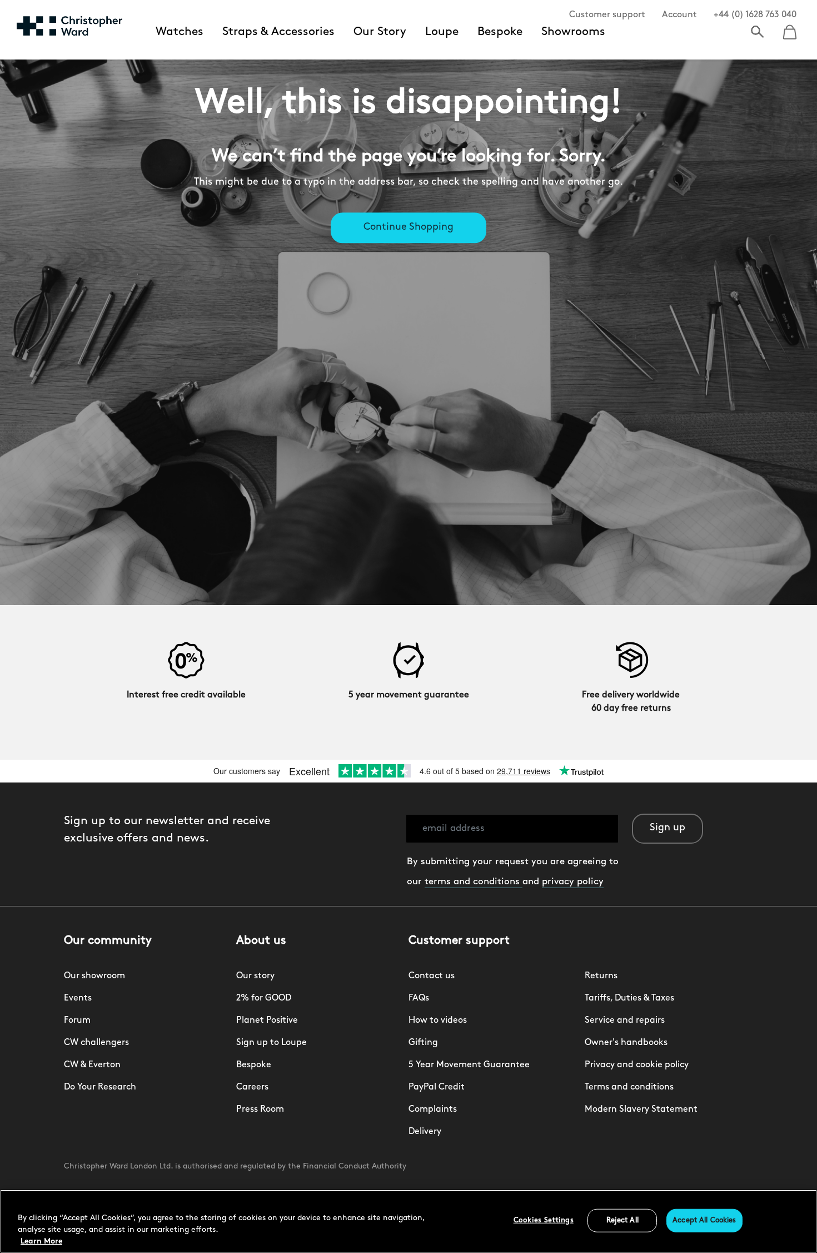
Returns (601, 976)
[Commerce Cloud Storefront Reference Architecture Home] (69, 25)
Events (78, 998)
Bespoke (499, 32)
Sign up (667, 828)
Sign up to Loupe (271, 1042)
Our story (255, 976)
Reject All (622, 1220)
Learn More (41, 1241)
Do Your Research (100, 1087)
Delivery (425, 1131)
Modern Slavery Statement (641, 1109)
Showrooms (573, 32)
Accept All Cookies (704, 1220)
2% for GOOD (263, 998)
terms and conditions (473, 881)
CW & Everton (92, 1065)
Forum (77, 1020)
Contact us (432, 976)
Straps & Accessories (278, 32)
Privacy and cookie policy (637, 1065)
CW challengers (96, 1042)
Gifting (423, 1042)
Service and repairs (625, 1020)
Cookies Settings (544, 1220)
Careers (252, 1087)
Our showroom (94, 976)
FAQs (419, 998)
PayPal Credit (437, 1087)
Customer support (607, 15)
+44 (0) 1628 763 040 (755, 15)
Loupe (442, 32)
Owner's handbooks (626, 1042)
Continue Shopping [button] (408, 228)
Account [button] (679, 15)
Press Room (260, 1109)
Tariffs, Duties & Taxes (629, 998)
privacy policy (573, 881)
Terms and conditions (629, 1087)
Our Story (379, 32)
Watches (179, 32)
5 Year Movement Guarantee (469, 1065)
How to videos (438, 1020)
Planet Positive (267, 1020)
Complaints (433, 1109)
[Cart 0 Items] (789, 28)
